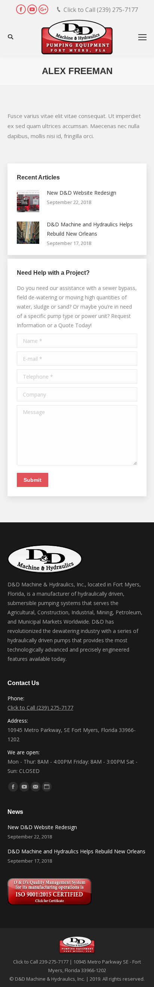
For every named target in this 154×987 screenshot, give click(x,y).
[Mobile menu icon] (142, 37)
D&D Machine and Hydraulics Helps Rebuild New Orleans (90, 229)
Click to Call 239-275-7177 (40, 961)
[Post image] (28, 201)
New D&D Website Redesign (81, 192)
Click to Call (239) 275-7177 (101, 10)
